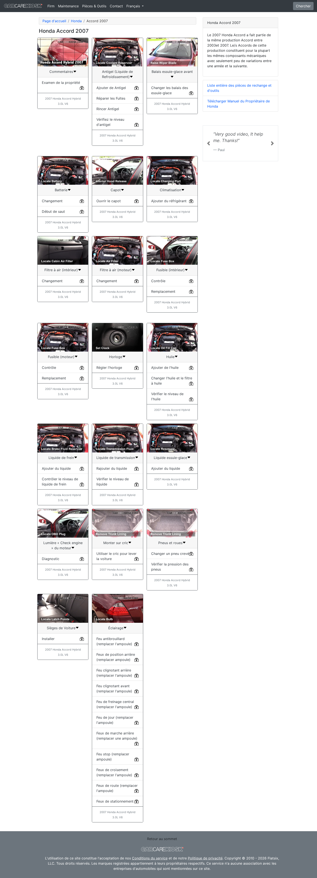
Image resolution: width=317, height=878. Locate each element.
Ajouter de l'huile (165, 367)
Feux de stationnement (114, 801)
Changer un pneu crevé (170, 553)
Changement (52, 201)
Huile (170, 357)
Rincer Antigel (107, 109)
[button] (208, 143)
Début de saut (53, 211)
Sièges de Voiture (61, 628)
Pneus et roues (170, 543)
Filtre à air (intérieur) (61, 270)
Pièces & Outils (94, 6)
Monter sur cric (115, 543)
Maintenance (68, 6)
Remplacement (163, 291)
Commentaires (61, 71)
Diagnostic (50, 559)
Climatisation (170, 190)
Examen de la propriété (61, 82)
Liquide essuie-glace (170, 457)
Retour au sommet (162, 839)
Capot (116, 190)
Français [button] (133, 6)
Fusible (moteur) (61, 357)
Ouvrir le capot (108, 201)
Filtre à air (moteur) (116, 270)
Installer (48, 639)
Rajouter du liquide (111, 468)
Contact (116, 6)
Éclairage (115, 628)
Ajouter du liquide (56, 468)
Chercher (303, 6)
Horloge (115, 357)
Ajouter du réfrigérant (169, 201)
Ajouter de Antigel (111, 88)
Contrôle (158, 281)
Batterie (61, 190)
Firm (51, 6)
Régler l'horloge (109, 367)
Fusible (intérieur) (170, 270)
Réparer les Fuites (110, 98)
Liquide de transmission (115, 457)
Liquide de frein (61, 457)
